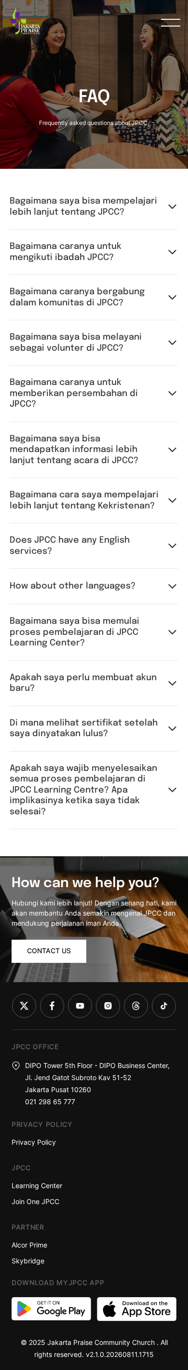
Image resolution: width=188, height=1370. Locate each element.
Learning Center (37, 1185)
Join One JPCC (35, 1201)
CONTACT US (49, 950)
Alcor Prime (29, 1245)
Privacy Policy (34, 1142)
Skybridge (28, 1261)
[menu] (170, 22)
